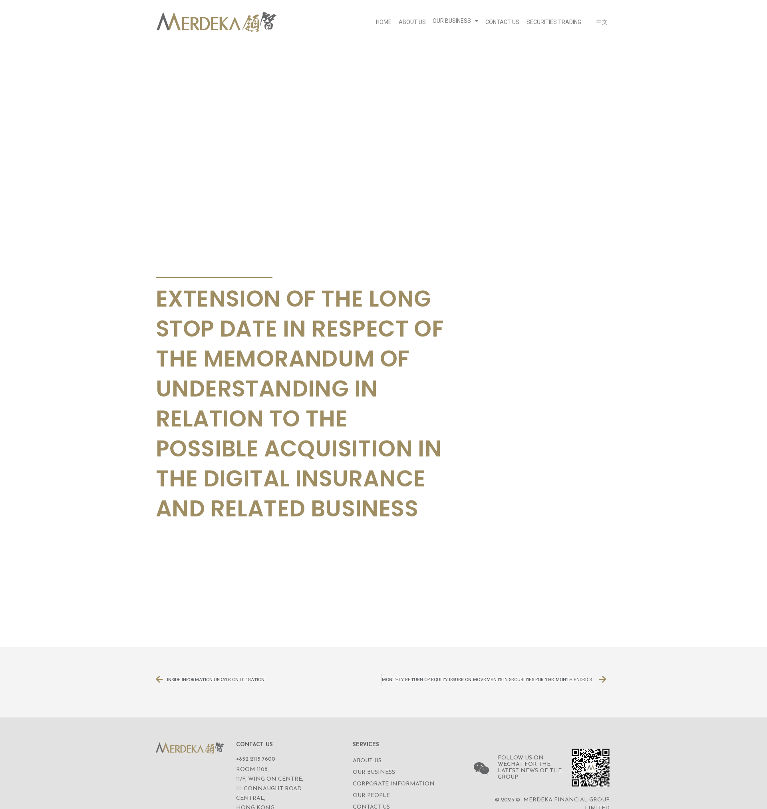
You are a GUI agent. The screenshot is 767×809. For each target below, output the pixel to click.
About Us (412, 22)
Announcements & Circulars (211, 268)
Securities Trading (554, 22)
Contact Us (502, 22)
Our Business (452, 21)
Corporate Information (394, 784)
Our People (371, 796)
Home (383, 22)
